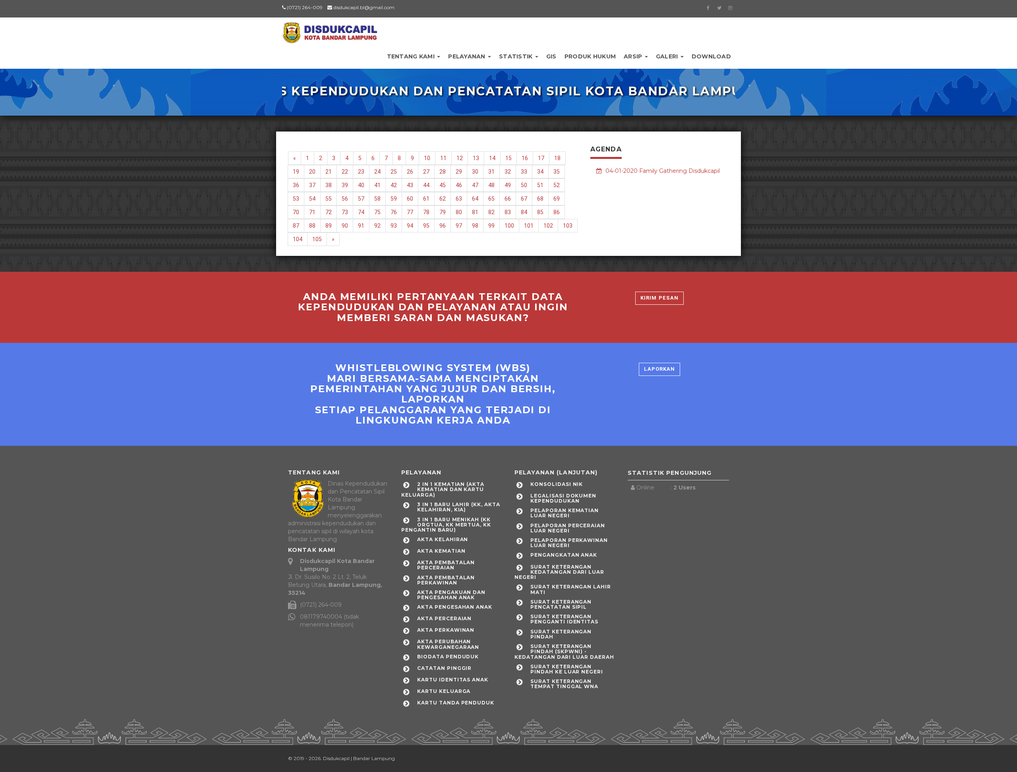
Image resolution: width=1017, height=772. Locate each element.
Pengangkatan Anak (563, 555)
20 (312, 171)
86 (556, 212)
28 (442, 171)
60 (410, 198)
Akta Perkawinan (445, 630)
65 (491, 198)
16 (525, 158)
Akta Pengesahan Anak (454, 607)
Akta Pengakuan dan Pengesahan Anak (451, 594)
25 (394, 171)
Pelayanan (467, 56)
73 (345, 212)
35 (556, 171)
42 (394, 185)
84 (524, 212)
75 (377, 212)
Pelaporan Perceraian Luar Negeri (567, 528)
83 (508, 212)
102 (548, 226)
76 (394, 212)
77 (410, 212)
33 (524, 171)
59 (394, 198)
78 (426, 212)
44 (426, 185)
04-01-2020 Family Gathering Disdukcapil (662, 170)
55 (328, 198)
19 (296, 171)
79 (442, 212)
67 (524, 198)
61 (426, 198)
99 (491, 226)
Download (711, 56)
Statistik (516, 56)
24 (377, 171)
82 (491, 212)
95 (426, 226)
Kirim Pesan (659, 298)
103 (567, 226)
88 (312, 226)
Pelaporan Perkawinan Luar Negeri (569, 542)
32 (508, 171)
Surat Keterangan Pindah (561, 634)
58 (377, 198)
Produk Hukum (590, 56)
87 (296, 226)
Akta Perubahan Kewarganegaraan (448, 644)
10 (427, 158)
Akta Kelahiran (442, 539)
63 (459, 198)
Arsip (634, 56)
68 (540, 198)
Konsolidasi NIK (556, 484)
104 (297, 239)
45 (442, 185)
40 (361, 185)
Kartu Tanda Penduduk (455, 703)
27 (426, 171)
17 (541, 158)
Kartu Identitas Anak (452, 680)
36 (296, 185)
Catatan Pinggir (444, 668)
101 (529, 226)
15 (508, 158)
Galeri (668, 56)
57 (361, 198)
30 (475, 171)
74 (361, 212)
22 (345, 171)
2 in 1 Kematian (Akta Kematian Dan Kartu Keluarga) (442, 489)
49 (508, 185)
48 (491, 185)
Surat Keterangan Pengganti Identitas (564, 619)
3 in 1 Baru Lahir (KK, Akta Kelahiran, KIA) (458, 507)
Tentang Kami (412, 56)
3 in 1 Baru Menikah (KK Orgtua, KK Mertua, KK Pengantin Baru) (446, 525)
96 (442, 226)
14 (492, 158)
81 (475, 212)
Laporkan (659, 369)
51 (540, 185)
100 (509, 226)
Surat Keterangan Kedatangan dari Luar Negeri (559, 572)
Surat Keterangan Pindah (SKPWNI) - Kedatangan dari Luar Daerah (564, 651)
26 (410, 171)
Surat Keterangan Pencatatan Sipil (561, 604)
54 (312, 198)
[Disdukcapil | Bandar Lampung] (329, 29)
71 (312, 212)
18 (557, 158)
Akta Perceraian (444, 618)
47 (475, 185)
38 (328, 185)
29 (459, 171)
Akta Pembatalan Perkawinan (446, 580)
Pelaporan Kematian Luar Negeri (564, 513)
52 (556, 185)
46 (459, 185)
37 (312, 185)
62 (442, 198)
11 (443, 158)
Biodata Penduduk (448, 657)
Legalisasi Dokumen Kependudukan (563, 498)
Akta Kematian (441, 551)
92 (377, 226)
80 (459, 212)
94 (410, 226)
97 (459, 226)
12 (459, 158)
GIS (551, 56)
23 (361, 171)
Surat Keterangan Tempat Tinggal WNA (564, 683)
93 (394, 226)
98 (475, 226)
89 (328, 226)
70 (296, 212)
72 (328, 212)
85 (540, 212)
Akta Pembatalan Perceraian (446, 565)
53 (296, 198)
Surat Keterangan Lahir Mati (570, 589)
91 (361, 226)
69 (556, 198)
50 (524, 185)
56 (345, 198)
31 (491, 171)
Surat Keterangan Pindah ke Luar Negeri (566, 669)
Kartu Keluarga (443, 691)
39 (345, 185)
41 (377, 185)
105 (317, 239)
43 (410, 185)
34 (540, 171)
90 (345, 226)
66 (508, 198)
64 (475, 198)
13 (476, 158)
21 (328, 171)
